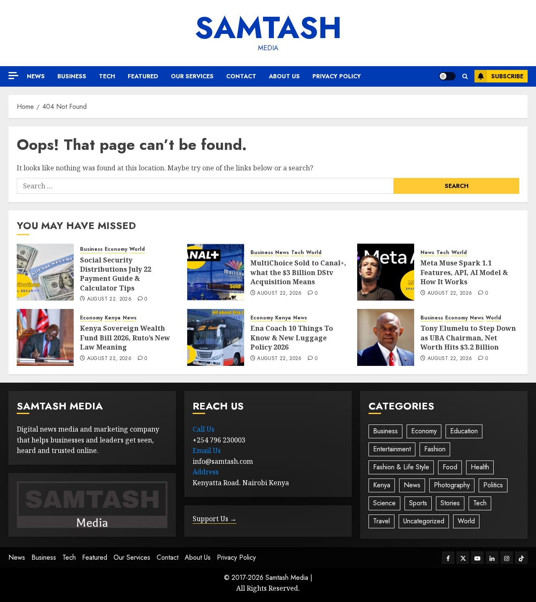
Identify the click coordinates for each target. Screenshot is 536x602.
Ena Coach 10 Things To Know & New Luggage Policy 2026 (291, 338)
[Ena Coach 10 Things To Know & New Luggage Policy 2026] (215, 337)
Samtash (268, 27)
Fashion (435, 449)
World (137, 249)
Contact (241, 76)
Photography (452, 485)
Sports (418, 503)
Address (206, 471)
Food (450, 467)
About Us (284, 76)
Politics (493, 485)
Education (464, 431)
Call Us (203, 429)
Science (384, 503)
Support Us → (215, 518)
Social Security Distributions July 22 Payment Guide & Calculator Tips (115, 274)
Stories (450, 503)
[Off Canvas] (13, 75)
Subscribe (507, 76)
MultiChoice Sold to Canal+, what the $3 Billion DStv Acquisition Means (298, 272)
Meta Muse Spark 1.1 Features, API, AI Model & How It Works (464, 272)
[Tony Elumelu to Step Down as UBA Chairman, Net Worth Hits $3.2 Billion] (385, 337)
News (36, 76)
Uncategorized (423, 521)
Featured (143, 76)
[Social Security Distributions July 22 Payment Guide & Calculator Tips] (45, 272)
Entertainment (392, 449)
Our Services (192, 76)
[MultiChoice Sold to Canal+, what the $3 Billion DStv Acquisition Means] (215, 272)
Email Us (207, 450)
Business (71, 76)
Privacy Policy (336, 76)
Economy (116, 249)
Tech (107, 76)
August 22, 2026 (109, 299)
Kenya (113, 318)
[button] (465, 76)
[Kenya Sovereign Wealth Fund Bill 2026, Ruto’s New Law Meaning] (45, 337)
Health (480, 467)
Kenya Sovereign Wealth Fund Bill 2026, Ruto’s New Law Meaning (125, 338)
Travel (381, 521)
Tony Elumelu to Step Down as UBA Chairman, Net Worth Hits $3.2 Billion (468, 338)
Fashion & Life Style (401, 467)
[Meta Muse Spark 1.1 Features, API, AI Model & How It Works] (385, 272)
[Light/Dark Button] (447, 76)
